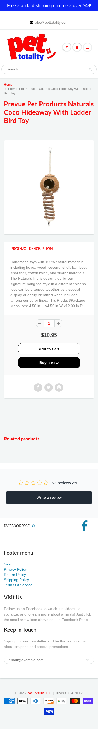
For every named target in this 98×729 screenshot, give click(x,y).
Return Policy (15, 574)
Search (10, 564)
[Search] (90, 69)
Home (8, 84)
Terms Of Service (18, 585)
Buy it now (49, 363)
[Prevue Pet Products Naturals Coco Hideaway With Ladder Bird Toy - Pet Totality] (49, 187)
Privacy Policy (15, 569)
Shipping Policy (16, 580)
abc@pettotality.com (51, 22)
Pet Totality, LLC (39, 693)
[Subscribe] (87, 659)
